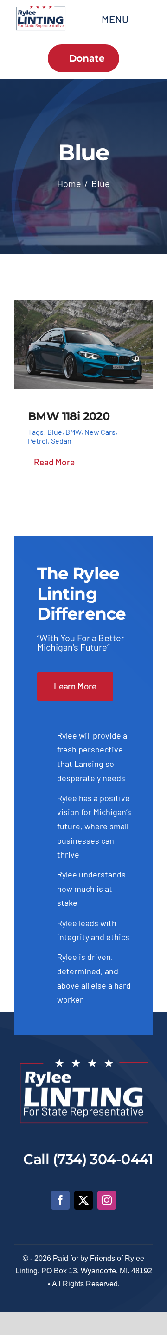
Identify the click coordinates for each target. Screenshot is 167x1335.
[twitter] (83, 1200)
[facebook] (60, 1200)
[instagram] (106, 1200)
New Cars (100, 431)
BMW (73, 431)
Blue (54, 431)
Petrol (38, 440)
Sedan (61, 440)
